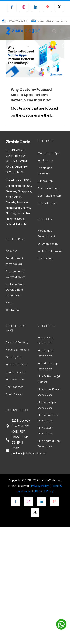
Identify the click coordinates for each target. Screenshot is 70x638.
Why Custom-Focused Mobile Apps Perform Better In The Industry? (31, 95)
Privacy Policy (40, 485)
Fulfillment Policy (43, 491)
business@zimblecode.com (52, 21)
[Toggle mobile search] (54, 31)
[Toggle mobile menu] (62, 31)
